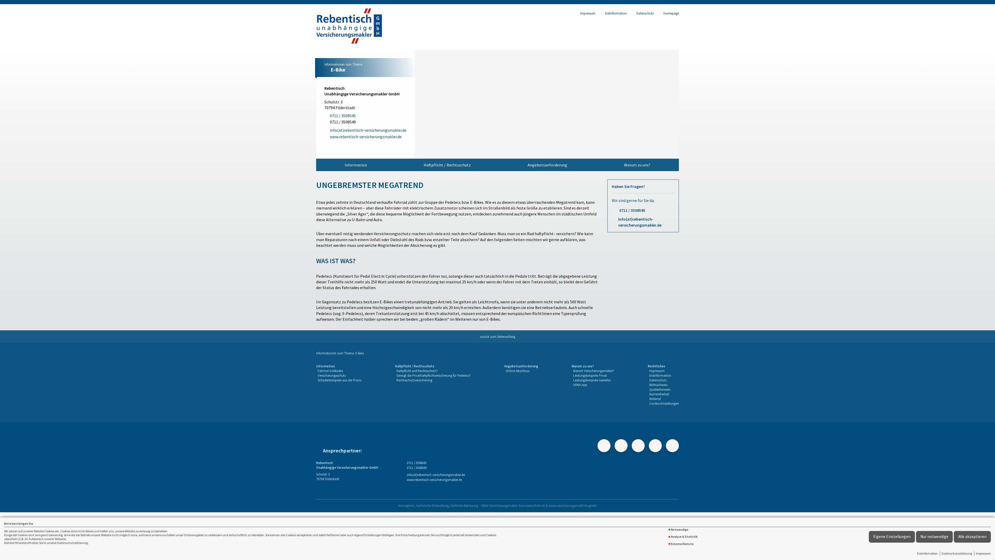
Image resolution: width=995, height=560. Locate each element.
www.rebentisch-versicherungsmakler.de (434, 480)
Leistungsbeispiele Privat (590, 375)
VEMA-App (580, 385)
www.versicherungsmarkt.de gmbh (573, 505)
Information (356, 164)
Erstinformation (927, 553)
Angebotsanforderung (547, 164)
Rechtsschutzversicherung (414, 380)
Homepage (671, 13)
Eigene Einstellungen (892, 536)
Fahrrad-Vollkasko (330, 371)
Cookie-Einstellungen (664, 403)
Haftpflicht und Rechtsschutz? (417, 371)
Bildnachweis (658, 385)
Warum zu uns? (637, 164)
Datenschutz (645, 13)
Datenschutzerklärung (957, 553)
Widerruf (655, 399)
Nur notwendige (934, 536)
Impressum (983, 553)
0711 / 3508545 (632, 210)
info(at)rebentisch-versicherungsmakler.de (640, 221)
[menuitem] (355, 165)
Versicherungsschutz (332, 375)
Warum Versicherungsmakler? (593, 371)
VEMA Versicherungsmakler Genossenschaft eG (513, 505)
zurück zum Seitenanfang (497, 336)
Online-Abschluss (517, 371)
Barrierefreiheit (659, 394)
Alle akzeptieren (972, 536)
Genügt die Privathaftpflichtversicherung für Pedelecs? (433, 375)
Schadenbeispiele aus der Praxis (339, 380)
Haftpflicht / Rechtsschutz (447, 164)
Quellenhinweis (659, 389)
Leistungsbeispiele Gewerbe (592, 380)
